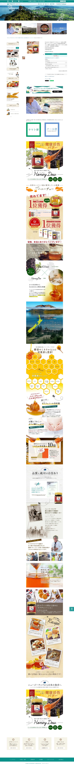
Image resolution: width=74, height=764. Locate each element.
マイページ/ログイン (50, 1)
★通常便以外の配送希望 (48, 64)
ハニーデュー (32, 37)
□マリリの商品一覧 (18, 37)
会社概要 (41, 759)
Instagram (15, 1)
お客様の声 (33, 759)
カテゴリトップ (13, 37)
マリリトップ (9, 37)
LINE (10, 1)
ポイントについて (51, 759)
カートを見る (63, 1)
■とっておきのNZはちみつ (25, 37)
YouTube (21, 1)
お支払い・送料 (23, 759)
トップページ (12, 759)
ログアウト (57, 1)
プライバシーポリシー (45, 763)
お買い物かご (61, 759)
